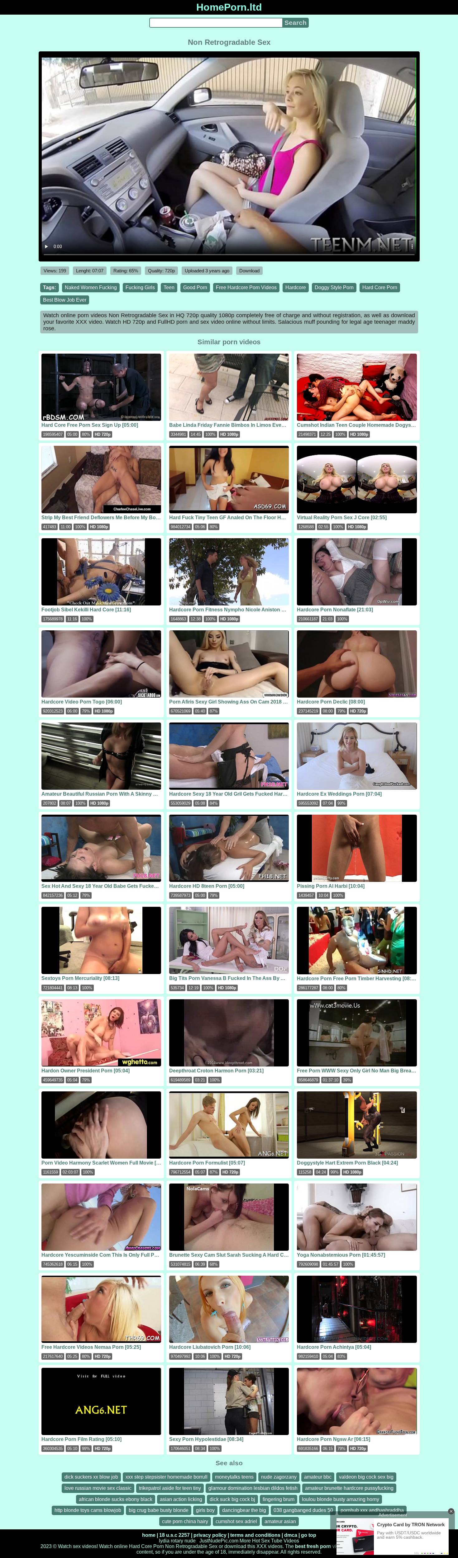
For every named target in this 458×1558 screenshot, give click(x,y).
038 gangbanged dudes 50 (303, 1510)
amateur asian (280, 1521)
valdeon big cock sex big (366, 1477)
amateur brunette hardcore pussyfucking (349, 1488)
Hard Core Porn (379, 287)
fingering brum (278, 1499)
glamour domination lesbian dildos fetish (253, 1488)
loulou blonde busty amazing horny (340, 1499)
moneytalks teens (234, 1477)
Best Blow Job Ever (64, 300)
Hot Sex (261, 1540)
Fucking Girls (140, 287)
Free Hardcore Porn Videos (246, 287)
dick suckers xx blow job (91, 1477)
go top (308, 1535)
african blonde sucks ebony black (115, 1499)
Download (249, 270)
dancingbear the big (244, 1510)
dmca (290, 1535)
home (148, 1535)
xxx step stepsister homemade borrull (167, 1477)
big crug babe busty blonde (158, 1510)
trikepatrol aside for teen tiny (170, 1488)
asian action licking (181, 1499)
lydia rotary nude (177, 1540)
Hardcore (295, 287)
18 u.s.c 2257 (174, 1535)
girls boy (205, 1510)
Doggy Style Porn (334, 287)
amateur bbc (318, 1477)
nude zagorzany (279, 1477)
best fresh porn (313, 1546)
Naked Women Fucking (91, 287)
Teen (169, 287)
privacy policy (210, 1535)
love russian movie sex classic (97, 1488)
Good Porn (195, 287)
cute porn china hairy (185, 1521)
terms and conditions (255, 1535)
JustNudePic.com (218, 1540)
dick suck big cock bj (232, 1499)
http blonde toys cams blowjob (88, 1510)
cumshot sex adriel (236, 1521)
